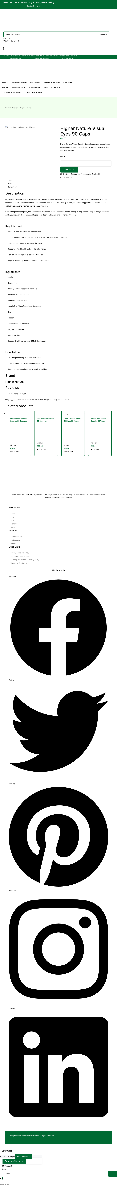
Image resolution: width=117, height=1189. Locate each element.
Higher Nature (66, 177)
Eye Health (96, 174)
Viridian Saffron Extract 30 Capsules (45, 420)
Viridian (13, 445)
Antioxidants (86, 174)
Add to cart (69, 169)
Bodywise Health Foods (30, 1136)
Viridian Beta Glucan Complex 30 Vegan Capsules (98, 420)
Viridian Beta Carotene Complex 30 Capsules (18, 420)
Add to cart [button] (14, 452)
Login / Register (33, 6)
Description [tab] (12, 180)
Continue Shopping (14, 1161)
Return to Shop (23, 1156)
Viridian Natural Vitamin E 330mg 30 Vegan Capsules (72, 420)
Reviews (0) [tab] (12, 187)
